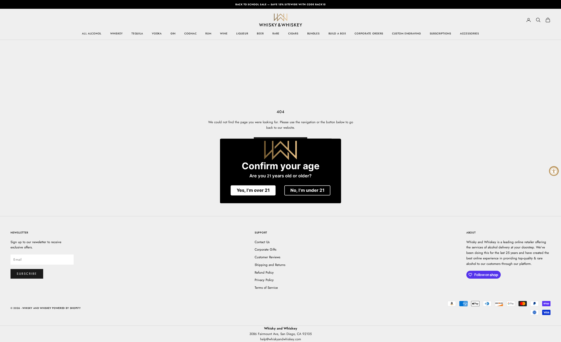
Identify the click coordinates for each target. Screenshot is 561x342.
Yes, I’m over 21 (253, 190)
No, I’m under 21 (307, 190)
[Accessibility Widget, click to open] (554, 171)
